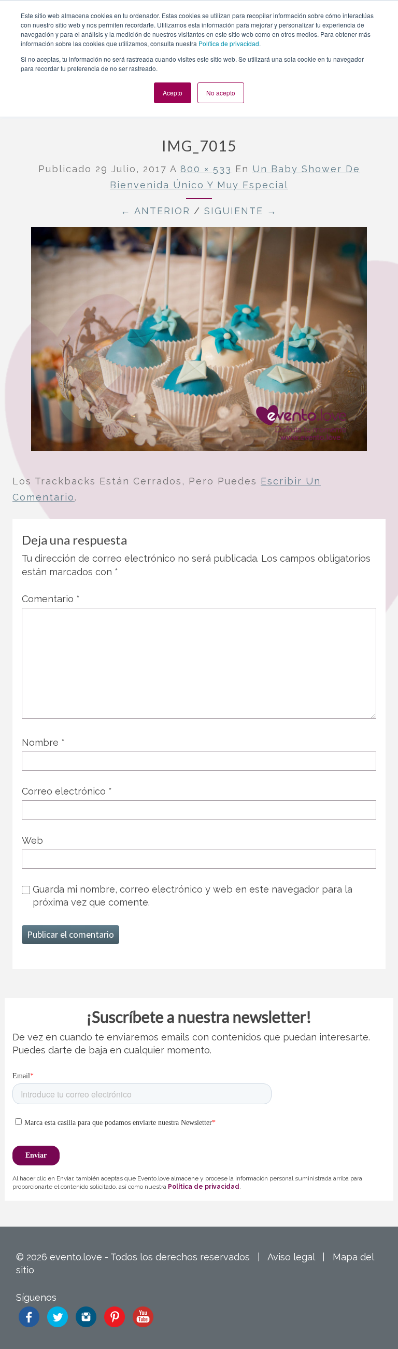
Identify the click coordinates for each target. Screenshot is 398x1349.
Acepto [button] (172, 92)
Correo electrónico (67, 791)
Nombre (43, 742)
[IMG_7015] (199, 343)
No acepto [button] (220, 92)
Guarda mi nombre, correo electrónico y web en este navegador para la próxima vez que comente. (192, 896)
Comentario (51, 598)
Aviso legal (291, 1256)
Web (32, 840)
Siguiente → (240, 210)
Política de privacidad (228, 43)
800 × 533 (206, 168)
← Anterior (155, 210)
